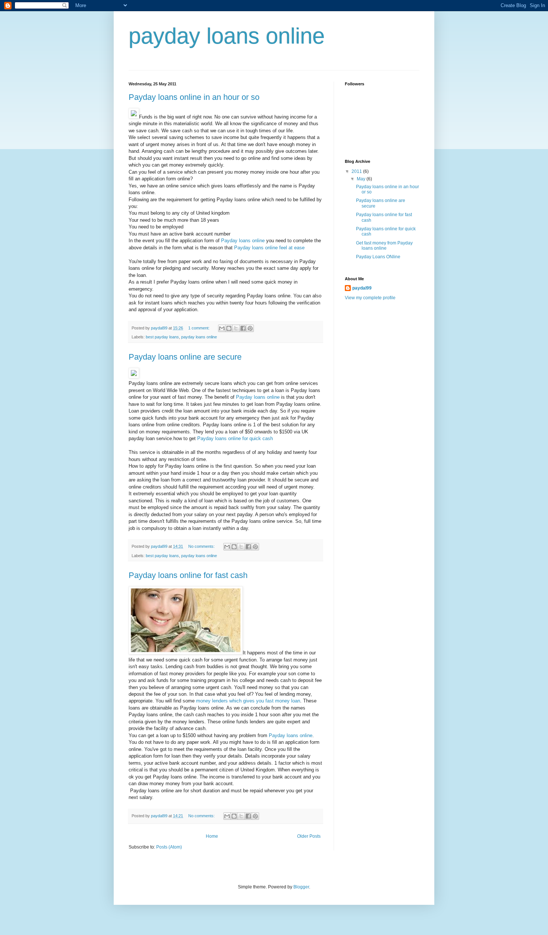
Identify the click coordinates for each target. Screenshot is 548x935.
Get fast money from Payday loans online (384, 245)
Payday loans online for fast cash (188, 575)
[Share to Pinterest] (250, 328)
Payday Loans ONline (378, 256)
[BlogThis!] (229, 328)
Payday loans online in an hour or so (194, 97)
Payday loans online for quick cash (235, 438)
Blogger (301, 887)
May (361, 178)
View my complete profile (370, 297)
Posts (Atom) (169, 847)
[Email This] (222, 328)
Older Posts (309, 836)
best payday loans (162, 337)
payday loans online (199, 337)
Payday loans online (243, 240)
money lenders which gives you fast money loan (248, 701)
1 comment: (199, 328)
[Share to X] (236, 328)
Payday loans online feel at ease (269, 247)
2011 (357, 171)
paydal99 (362, 288)
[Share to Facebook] (243, 328)
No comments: (202, 546)
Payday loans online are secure (185, 356)
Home (212, 836)
